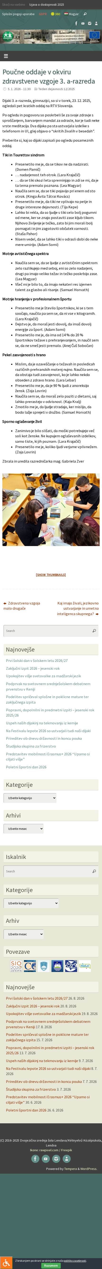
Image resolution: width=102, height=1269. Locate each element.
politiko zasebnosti (75, 1260)
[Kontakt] (96, 23)
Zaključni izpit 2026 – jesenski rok (33, 668)
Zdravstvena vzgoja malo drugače (21, 606)
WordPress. (88, 1169)
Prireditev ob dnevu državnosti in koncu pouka (44, 738)
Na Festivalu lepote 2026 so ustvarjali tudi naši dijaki (48, 730)
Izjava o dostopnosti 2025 (46, 4)
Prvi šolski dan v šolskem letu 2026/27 (37, 660)
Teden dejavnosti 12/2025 (56, 89)
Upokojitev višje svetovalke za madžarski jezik (43, 676)
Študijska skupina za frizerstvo (31, 746)
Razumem (51, 1265)
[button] (51, 37)
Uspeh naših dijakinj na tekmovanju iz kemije (42, 723)
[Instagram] (89, 23)
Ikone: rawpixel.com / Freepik (51, 1150)
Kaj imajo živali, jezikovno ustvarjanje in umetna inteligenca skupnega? (78, 608)
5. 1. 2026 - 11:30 (19, 89)
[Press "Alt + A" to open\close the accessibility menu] (6, 1262)
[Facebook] (76, 23)
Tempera (70, 1169)
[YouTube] (83, 23)
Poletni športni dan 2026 (26, 767)
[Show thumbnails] (51, 575)
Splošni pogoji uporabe (18, 14)
